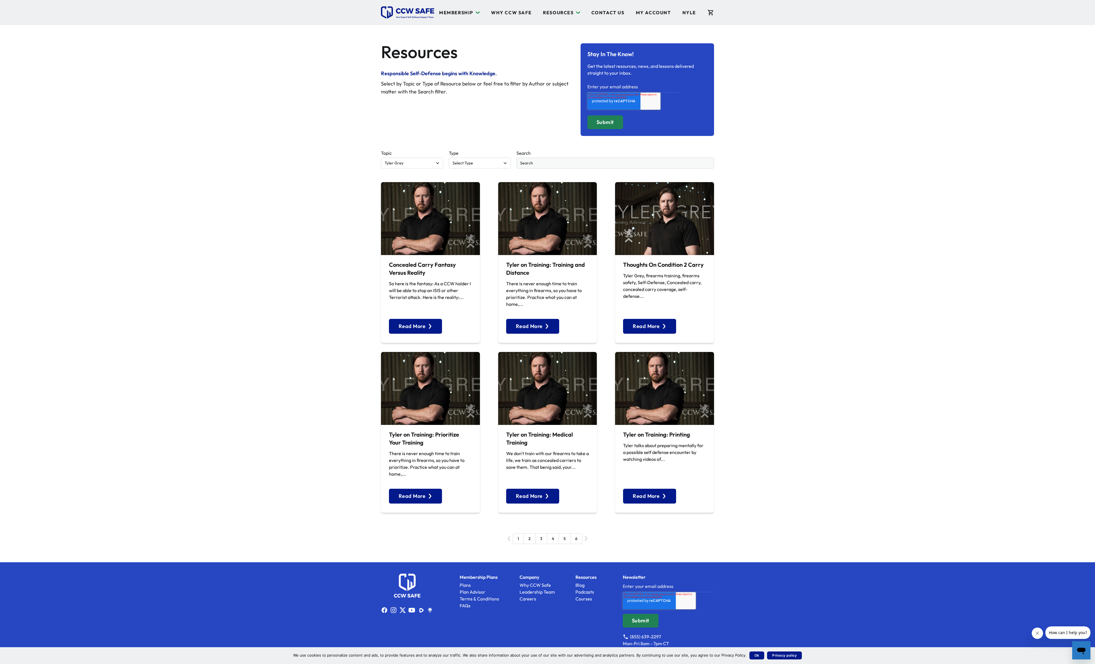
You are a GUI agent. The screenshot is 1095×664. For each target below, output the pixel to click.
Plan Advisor (472, 592)
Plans (465, 585)
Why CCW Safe (511, 12)
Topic (386, 153)
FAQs (465, 605)
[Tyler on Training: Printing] (664, 388)
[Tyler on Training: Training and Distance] (547, 218)
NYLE (689, 12)
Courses (583, 599)
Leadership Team (537, 592)
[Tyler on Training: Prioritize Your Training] (430, 388)
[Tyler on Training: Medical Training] (547, 388)
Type (454, 153)
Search (523, 153)
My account (653, 12)
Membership (456, 12)
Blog (580, 585)
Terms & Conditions (479, 599)
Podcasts (584, 592)
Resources (558, 12)
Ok (757, 655)
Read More (412, 326)
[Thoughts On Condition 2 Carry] (664, 218)
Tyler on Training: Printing (656, 434)
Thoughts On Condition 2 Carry (663, 264)
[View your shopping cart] (710, 12)
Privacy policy (784, 655)
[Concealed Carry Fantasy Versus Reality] (430, 218)
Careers (528, 599)
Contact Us (607, 12)
